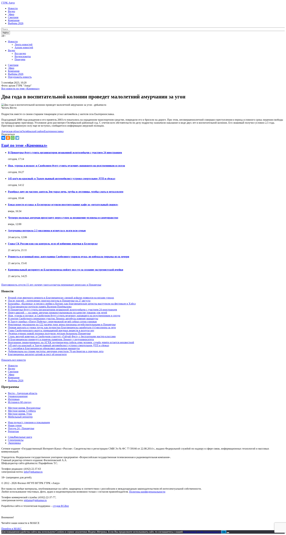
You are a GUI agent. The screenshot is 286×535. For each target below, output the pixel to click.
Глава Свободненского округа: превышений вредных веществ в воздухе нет (51, 330)
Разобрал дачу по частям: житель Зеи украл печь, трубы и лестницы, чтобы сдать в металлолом (65, 191)
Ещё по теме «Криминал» (24, 145)
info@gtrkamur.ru (33, 471)
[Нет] (228, 532)
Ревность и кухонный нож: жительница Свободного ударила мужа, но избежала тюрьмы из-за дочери (68, 256)
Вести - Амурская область (22, 393)
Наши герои (15, 425)
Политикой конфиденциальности (202, 531)
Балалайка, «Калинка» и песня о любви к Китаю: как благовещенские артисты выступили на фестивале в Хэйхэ (72, 303)
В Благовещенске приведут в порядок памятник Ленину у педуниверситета (51, 339)
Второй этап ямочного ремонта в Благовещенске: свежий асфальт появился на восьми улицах (61, 297)
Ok (223, 532)
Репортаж (13, 431)
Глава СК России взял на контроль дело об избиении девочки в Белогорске (53, 243)
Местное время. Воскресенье (24, 407)
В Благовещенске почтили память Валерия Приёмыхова (40, 306)
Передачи (20, 59)
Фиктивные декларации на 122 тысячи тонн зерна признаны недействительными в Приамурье (62, 324)
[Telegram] (17, 138)
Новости (13, 8)
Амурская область (11, 131)
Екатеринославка (54, 131)
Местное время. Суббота (22, 410)
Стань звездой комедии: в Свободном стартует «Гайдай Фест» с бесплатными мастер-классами (62, 336)
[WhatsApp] (13, 138)
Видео (11, 11)
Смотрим (13, 17)
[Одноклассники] (8, 138)
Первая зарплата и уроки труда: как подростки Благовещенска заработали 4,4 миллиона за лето (62, 327)
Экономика (14, 443)
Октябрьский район (33, 131)
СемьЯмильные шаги (20, 437)
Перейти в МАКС (11, 528)
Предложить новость (20, 77)
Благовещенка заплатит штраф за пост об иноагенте (37, 354)
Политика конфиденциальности (147, 491)
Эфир (11, 14)
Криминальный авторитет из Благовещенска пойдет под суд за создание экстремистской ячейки (65, 269)
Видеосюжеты (23, 56)
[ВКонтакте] (3, 138)
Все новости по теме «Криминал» (20, 88)
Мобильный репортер (20, 416)
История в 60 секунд (19, 402)
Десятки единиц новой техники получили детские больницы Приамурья (49, 333)
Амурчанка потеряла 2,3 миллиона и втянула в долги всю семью (47, 230)
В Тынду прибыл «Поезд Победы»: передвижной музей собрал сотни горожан (52, 321)
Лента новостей (23, 44)
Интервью (14, 399)
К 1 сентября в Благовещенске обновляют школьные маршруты (44, 348)
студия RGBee (61, 506)
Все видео (20, 53)
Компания (13, 20)
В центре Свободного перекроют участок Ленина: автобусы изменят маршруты (53, 318)
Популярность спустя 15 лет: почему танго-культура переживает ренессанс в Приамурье (51, 284)
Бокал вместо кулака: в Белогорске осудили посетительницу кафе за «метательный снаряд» (63, 204)
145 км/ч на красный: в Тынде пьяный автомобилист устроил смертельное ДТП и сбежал (61, 178)
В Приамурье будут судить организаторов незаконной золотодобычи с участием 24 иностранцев (65, 152)
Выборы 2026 (15, 23)
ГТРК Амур (8, 2)
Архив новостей (24, 47)
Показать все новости (13, 360)
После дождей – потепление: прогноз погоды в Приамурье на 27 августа (49, 300)
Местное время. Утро (20, 413)
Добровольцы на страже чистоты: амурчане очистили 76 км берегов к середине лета (55, 351)
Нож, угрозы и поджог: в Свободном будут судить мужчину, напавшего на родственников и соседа (66, 165)
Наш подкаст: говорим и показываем (29, 422)
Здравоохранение (18, 396)
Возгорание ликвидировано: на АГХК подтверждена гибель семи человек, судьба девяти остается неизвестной (71, 342)
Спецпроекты (16, 440)
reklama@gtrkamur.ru (35, 500)
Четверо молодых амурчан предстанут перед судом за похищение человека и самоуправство (63, 217)
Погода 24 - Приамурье (21, 428)
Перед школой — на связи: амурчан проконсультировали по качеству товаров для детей (57, 312)
